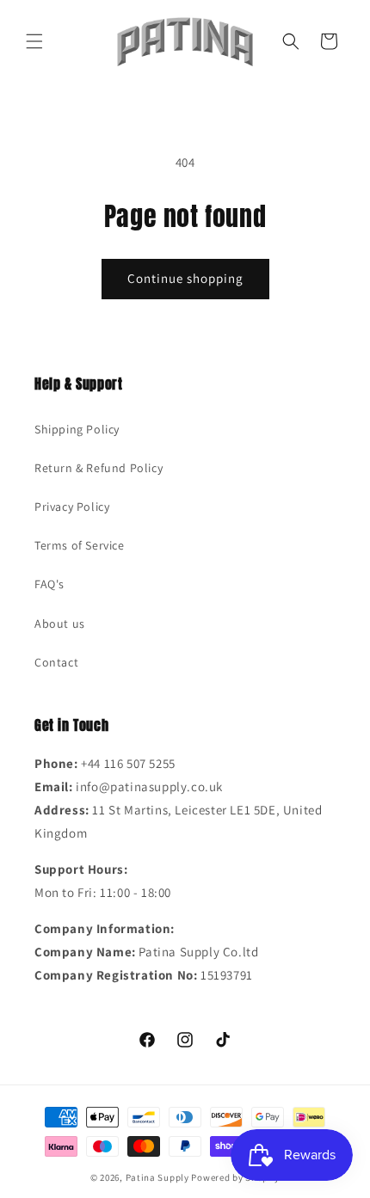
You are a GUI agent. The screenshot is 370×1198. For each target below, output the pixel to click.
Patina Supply (157, 1177)
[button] (34, 41)
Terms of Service (79, 545)
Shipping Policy (77, 429)
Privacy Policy (71, 506)
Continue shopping (185, 278)
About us (59, 623)
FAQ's (49, 584)
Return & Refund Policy (98, 468)
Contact (56, 662)
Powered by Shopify (235, 1177)
